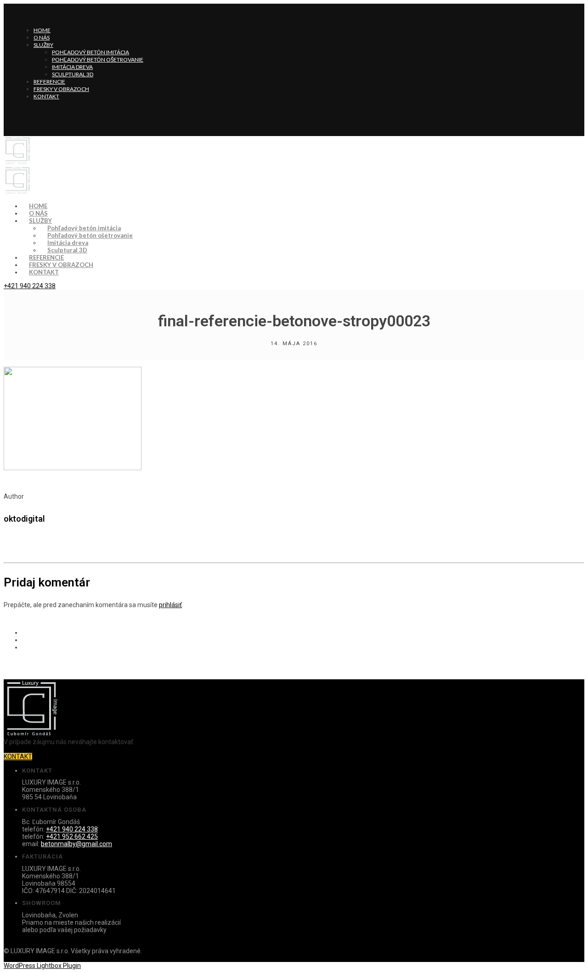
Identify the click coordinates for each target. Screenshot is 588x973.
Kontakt (46, 96)
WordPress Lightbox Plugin (42, 965)
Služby (43, 44)
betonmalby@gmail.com (76, 844)
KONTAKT (18, 756)
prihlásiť (170, 605)
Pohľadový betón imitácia (90, 52)
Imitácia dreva (72, 66)
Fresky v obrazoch (61, 88)
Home (42, 30)
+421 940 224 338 (30, 286)
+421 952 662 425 (72, 836)
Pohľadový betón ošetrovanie (97, 59)
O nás (42, 37)
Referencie (49, 81)
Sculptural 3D (72, 74)
